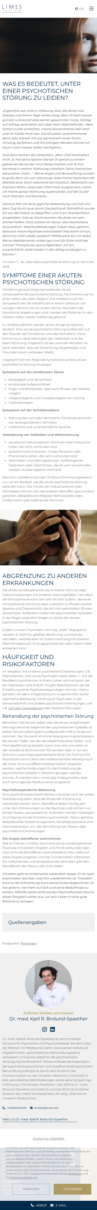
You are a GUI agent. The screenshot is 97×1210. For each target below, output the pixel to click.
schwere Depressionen (25, 708)
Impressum (75, 1173)
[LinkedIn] (52, 1029)
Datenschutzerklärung (23, 1177)
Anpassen (31, 1189)
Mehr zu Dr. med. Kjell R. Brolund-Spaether (35, 1119)
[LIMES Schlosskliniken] (11, 9)
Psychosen (29, 943)
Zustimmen (72, 1189)
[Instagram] (44, 1029)
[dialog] (48, 1170)
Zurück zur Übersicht (49, 1138)
